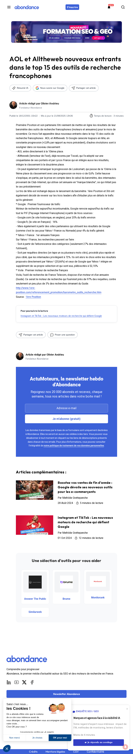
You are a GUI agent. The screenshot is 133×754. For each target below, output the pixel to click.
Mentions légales (55, 751)
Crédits (33, 751)
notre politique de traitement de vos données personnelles (74, 445)
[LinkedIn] (8, 682)
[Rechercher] (123, 7)
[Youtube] (16, 682)
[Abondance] (27, 7)
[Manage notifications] (125, 746)
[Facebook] (32, 682)
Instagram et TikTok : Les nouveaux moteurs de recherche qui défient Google (61, 315)
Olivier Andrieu (50, 103)
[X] (24, 682)
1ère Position (33, 296)
